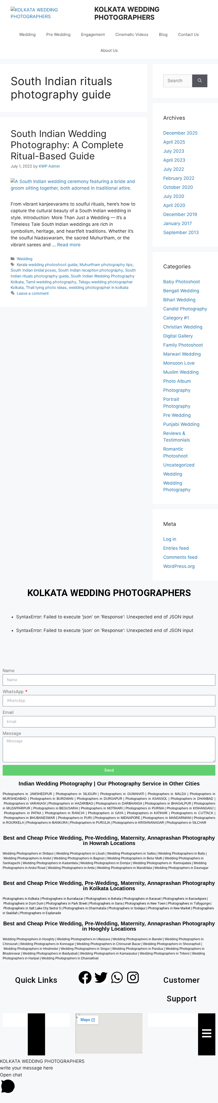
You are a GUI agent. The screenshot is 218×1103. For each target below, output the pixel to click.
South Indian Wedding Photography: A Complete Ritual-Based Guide (67, 144)
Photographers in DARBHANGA (119, 803)
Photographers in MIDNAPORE (117, 818)
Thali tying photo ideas (46, 287)
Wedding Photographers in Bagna (78, 858)
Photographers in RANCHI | (66, 813)
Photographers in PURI (75, 818)
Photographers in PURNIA (144, 808)
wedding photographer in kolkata (98, 287)
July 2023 (173, 151)
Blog (163, 34)
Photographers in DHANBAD (192, 799)
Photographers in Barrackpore (184, 899)
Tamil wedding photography (51, 282)
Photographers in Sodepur (127, 908)
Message (12, 733)
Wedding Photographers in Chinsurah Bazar (108, 944)
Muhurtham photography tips (106, 264)
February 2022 (178, 178)
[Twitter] (101, 977)
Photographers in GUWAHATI (122, 794)
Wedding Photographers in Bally (181, 853)
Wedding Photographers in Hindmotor (30, 949)
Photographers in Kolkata (21, 899)
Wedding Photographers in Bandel (137, 939)
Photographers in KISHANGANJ (190, 808)
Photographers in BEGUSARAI (55, 808)
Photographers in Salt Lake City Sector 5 (32, 908)
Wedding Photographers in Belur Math (134, 858)
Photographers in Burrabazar (62, 899)
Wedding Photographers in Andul (27, 858)
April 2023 (174, 160)
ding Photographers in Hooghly (31, 939)
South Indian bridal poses (33, 270)
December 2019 (180, 214)
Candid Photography (185, 308)
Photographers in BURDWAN (52, 799)
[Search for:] (177, 80)
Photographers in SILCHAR (186, 823)
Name (8, 670)
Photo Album (177, 381)
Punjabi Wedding (181, 424)
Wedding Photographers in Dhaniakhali (70, 958)
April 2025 (174, 142)
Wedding (27, 34)
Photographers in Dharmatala (84, 908)
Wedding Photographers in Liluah (80, 853)
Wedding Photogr (167, 868)
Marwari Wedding (182, 354)
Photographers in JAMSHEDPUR (27, 794)
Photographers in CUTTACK (192, 813)
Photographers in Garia (106, 903)
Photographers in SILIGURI (76, 794)
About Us (109, 50)
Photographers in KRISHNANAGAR (138, 823)
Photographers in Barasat (142, 899)
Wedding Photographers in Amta (71, 868)
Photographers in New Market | (170, 908)
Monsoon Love (179, 363)
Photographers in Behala (103, 899)
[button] (109, 1084)
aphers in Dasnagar (195, 868)
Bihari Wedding (179, 299)
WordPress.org (179, 566)
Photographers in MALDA (167, 794)
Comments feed (180, 557)
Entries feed (176, 548)
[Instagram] (133, 977)
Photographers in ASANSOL (146, 799)
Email (8, 712)
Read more (69, 244)
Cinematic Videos (131, 34)
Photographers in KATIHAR (147, 813)
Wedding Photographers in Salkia (131, 853)
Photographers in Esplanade (40, 913)
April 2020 (174, 205)
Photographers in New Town (145, 903)
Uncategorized (179, 465)
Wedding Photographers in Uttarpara (83, 939)
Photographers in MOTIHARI (102, 808)
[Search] (199, 80)
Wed (6, 939)
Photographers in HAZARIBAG (70, 803)
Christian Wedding (182, 327)
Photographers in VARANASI (25, 803)
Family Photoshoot (183, 345)
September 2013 (181, 232)
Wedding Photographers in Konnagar (47, 944)
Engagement (93, 34)
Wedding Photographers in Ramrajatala (162, 863)
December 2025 (180, 133)
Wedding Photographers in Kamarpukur (108, 953)
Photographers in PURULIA (90, 823)
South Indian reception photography (90, 270)
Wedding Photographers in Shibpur (28, 853)
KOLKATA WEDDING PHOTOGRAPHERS (127, 13)
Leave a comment (33, 293)
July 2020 (173, 196)
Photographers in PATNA (22, 813)
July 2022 (173, 169)
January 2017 (177, 223)
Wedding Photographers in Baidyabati (50, 953)
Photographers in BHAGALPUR (168, 803)
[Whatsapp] (117, 977)
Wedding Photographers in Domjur (105, 863)
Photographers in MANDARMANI (167, 818)
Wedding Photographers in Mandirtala (124, 868)
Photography (176, 390)
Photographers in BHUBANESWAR (29, 818)
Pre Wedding (58, 34)
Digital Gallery (178, 336)
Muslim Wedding (181, 372)
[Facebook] (85, 977)
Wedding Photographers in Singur (85, 949)
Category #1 (176, 318)
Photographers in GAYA (105, 813)
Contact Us (188, 34)
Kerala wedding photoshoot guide (47, 264)
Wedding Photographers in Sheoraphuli (171, 944)
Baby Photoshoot (181, 281)
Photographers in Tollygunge (189, 903)
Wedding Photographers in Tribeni (165, 953)
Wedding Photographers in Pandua (137, 949)
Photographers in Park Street (66, 903)
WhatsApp (13, 691)
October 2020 (178, 187)
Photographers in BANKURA (47, 823)
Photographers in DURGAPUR (99, 799)
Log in (169, 539)
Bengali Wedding (181, 290)
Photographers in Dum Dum (23, 903)
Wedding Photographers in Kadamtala (50, 863)
